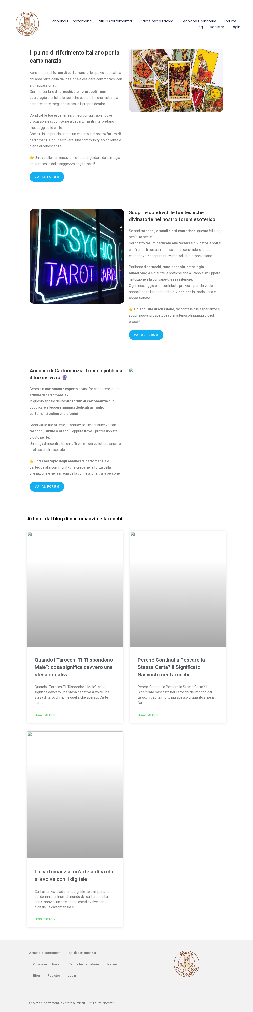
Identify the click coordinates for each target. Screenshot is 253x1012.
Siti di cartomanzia (115, 21)
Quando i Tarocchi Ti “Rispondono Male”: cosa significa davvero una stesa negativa (74, 667)
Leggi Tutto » (45, 715)
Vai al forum (47, 177)
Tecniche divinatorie (198, 21)
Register (217, 26)
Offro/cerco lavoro (156, 21)
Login (236, 26)
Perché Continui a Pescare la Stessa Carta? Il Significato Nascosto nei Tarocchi (171, 667)
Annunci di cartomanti (72, 21)
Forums (230, 21)
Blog (199, 26)
